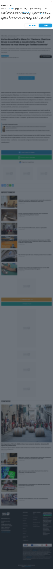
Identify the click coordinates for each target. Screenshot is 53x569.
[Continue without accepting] (51, 1)
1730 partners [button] (10, 8)
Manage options (32, 25)
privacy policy (16, 19)
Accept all (45, 25)
